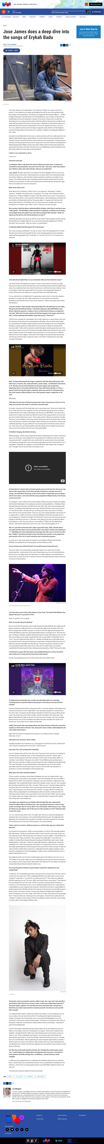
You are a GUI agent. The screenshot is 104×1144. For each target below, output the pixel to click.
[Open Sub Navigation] (20, 17)
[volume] (8, 12)
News (24, 17)
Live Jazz (83, 17)
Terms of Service (62, 1115)
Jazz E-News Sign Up (88, 29)
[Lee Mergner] (7, 1093)
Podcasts (32, 17)
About (51, 17)
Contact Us (39, 1115)
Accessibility (82, 1115)
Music (5, 25)
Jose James (19, 1076)
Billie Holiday (40, 1076)
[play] (3, 12)
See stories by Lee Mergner (21, 1101)
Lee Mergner (13, 44)
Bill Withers (30, 1076)
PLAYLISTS (16, 17)
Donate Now (96, 4)
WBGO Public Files (62, 1119)
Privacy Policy (39, 1119)
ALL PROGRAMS (6, 17)
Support (59, 17)
